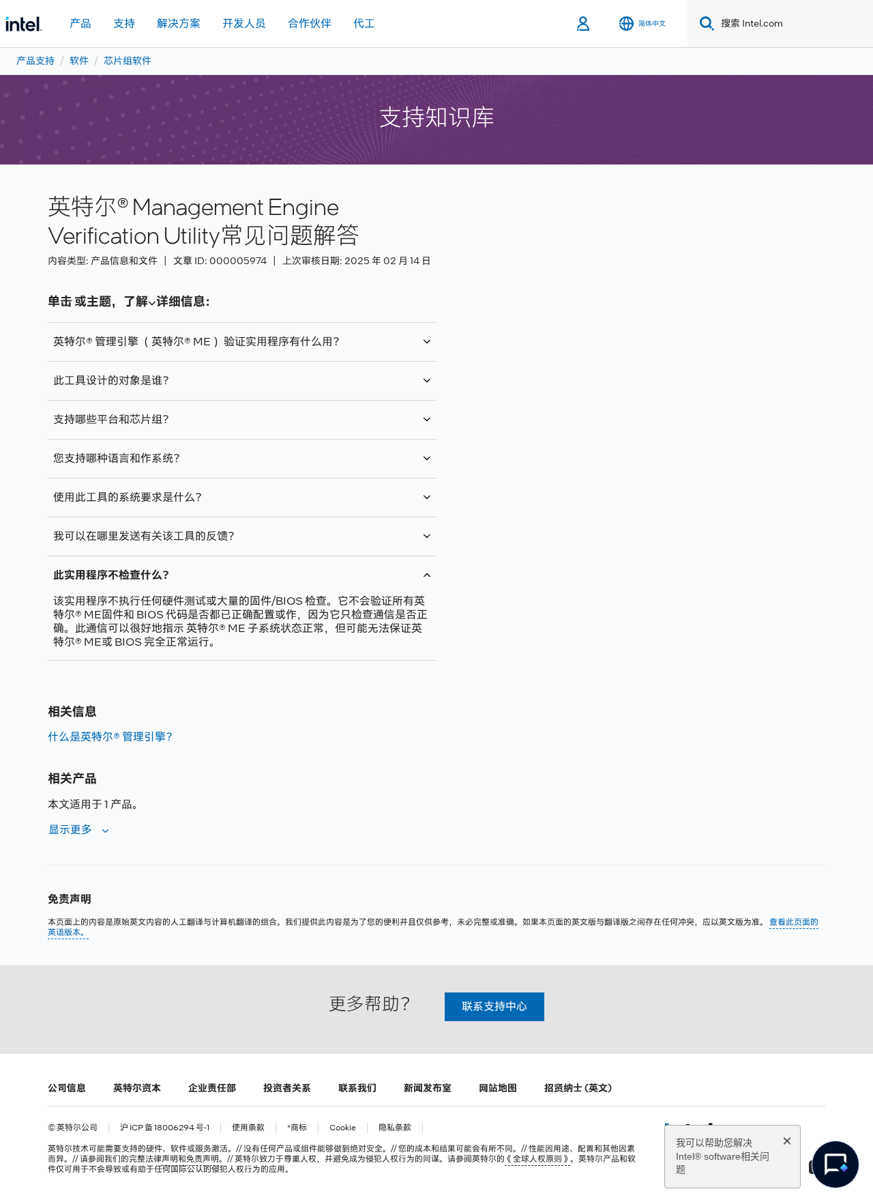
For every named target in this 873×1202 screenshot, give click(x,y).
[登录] (584, 24)
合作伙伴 (309, 23)
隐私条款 (395, 1128)
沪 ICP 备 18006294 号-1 (164, 1128)
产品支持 (35, 61)
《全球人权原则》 (537, 1159)
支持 (124, 23)
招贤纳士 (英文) (578, 1088)
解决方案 (179, 23)
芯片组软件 (127, 61)
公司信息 (67, 1088)
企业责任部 (212, 1088)
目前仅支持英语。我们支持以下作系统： (178, 464)
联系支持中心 (494, 1006)
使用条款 (248, 1128)
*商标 (297, 1128)
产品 (80, 23)
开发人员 (244, 23)
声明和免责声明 (190, 1159)
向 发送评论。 (208, 542)
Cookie (342, 1128)
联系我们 (357, 1088)
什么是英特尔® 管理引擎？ (112, 737)
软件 (79, 61)
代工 (364, 23)
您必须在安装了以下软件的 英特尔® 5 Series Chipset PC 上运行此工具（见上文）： (240, 503)
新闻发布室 (428, 1088)
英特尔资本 (137, 1088)
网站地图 (498, 1088)
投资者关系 (287, 1088)
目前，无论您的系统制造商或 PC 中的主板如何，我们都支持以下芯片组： (232, 426)
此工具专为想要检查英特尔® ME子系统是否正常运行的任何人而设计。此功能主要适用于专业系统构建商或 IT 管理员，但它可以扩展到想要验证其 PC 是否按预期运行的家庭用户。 (241, 387)
